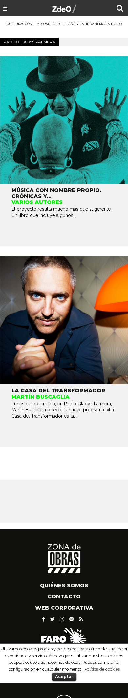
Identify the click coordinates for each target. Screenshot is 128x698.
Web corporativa (64, 608)
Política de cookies (102, 669)
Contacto (64, 596)
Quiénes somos (64, 585)
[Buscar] (120, 9)
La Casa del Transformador (58, 390)
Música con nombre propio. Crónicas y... (56, 193)
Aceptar (64, 676)
